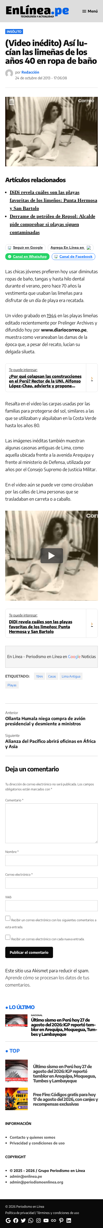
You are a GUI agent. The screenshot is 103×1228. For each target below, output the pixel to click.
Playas (12, 685)
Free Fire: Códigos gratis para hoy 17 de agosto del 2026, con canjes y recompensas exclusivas (65, 1099)
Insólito (14, 32)
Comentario (14, 800)
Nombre (12, 852)
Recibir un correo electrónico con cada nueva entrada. (47, 939)
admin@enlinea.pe (26, 1176)
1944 (51, 315)
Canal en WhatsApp (30, 256)
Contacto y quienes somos (32, 1137)
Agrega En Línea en (67, 247)
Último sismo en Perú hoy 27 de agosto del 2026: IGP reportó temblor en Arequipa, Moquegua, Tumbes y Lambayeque (64, 1027)
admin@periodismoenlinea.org (36, 1182)
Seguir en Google (28, 247)
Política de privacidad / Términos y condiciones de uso (42, 1213)
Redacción (30, 72)
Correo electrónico (19, 874)
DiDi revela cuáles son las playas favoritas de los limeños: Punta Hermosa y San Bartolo (53, 200)
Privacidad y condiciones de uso (37, 1143)
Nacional (36, 1015)
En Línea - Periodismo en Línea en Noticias (51, 656)
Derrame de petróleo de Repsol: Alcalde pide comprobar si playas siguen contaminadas (52, 224)
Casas (52, 676)
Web (8, 897)
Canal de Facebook (76, 256)
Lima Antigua (71, 676)
